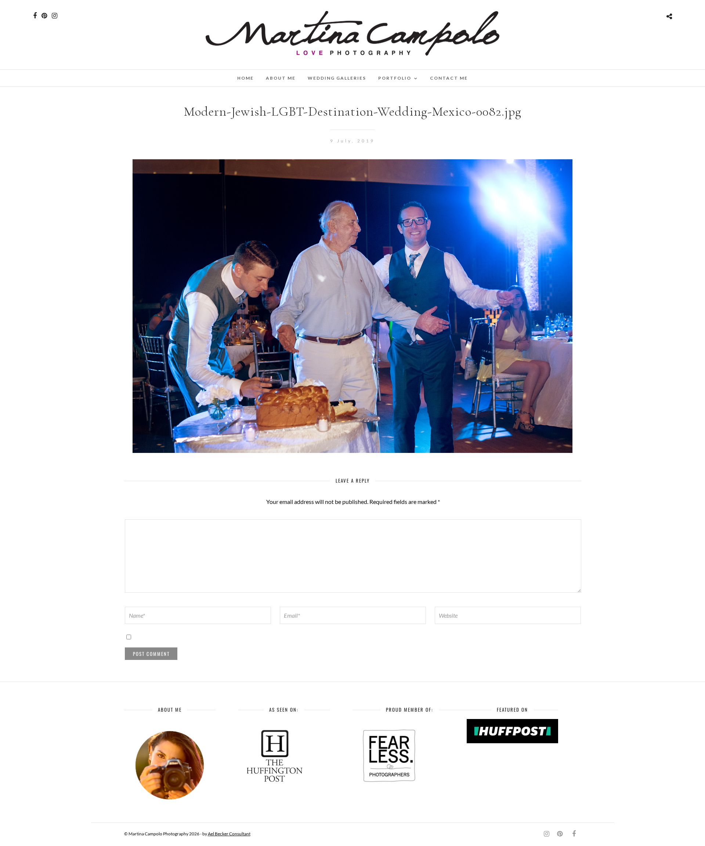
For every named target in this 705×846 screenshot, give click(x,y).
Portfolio (394, 78)
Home (245, 78)
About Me (281, 78)
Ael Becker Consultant (229, 833)
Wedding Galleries (337, 78)
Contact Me (449, 78)
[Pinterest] (44, 15)
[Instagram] (54, 15)
